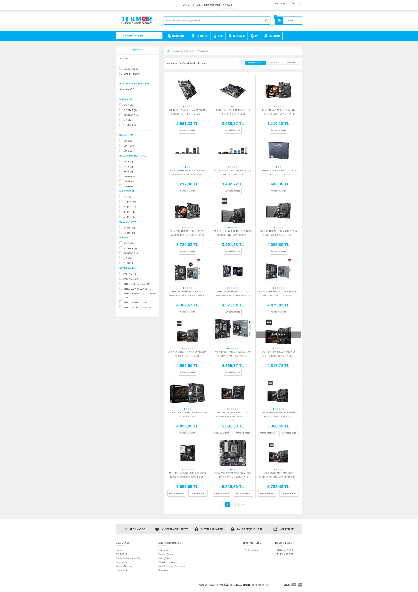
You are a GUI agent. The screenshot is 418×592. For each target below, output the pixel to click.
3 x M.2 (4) (129, 212)
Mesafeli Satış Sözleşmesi (171, 566)
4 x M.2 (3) (129, 217)
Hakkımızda (122, 570)
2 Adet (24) (129, 227)
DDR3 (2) (128, 141)
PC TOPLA (202, 36)
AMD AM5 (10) (131, 279)
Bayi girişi (163, 570)
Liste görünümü (131, 73)
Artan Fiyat (291, 63)
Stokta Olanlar (130, 69)
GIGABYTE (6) (131, 253)
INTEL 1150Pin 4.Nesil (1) (136, 284)
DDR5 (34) (129, 151)
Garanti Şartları (124, 566)
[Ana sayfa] (168, 51)
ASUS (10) (128, 243)
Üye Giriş (279, 3)
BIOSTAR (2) (130, 248)
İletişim (119, 550)
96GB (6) (128, 171)
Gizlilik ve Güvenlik (168, 562)
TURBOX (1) (130, 263)
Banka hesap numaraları (128, 558)
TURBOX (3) (130, 125)
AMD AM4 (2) (130, 274)
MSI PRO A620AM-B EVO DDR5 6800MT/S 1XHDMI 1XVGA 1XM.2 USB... (232, 416)
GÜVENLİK (239, 36)
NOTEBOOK (178, 36)
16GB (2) (128, 161)
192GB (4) (128, 181)
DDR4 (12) (129, 146)
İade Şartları (164, 558)
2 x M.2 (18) (129, 207)
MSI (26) (127, 120)
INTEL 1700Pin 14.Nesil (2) (137, 302)
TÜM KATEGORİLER (131, 35)
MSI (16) (127, 258)
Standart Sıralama (255, 63)
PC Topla (228, 5)
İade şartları (122, 562)
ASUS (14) (128, 105)
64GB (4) (128, 166)
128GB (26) (129, 176)
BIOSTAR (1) (130, 110)
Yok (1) (127, 197)
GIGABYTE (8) (131, 115)
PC (256, 36)
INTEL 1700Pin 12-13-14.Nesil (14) (139, 295)
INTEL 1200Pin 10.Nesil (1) (137, 288)
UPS (220, 36)
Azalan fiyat (274, 63)
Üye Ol (295, 3)
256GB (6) (128, 186)
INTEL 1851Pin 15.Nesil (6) (137, 307)
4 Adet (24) (129, 232)
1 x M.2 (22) (129, 202)
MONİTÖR (274, 36)
